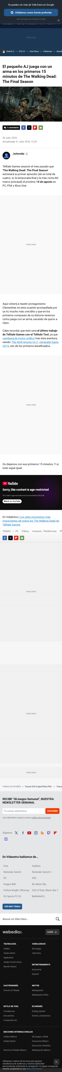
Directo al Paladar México (14, 1050)
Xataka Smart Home (12, 962)
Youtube (29, 832)
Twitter (29, 127)
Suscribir (52, 811)
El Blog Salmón (38, 1011)
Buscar (58, 919)
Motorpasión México (41, 1050)
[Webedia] (12, 934)
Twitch (48, 832)
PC (16, 531)
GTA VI (22, 51)
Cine (5, 866)
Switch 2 (10, 51)
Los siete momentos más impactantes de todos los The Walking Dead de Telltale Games (31, 520)
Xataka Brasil (9, 1041)
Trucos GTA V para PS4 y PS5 (38, 786)
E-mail (40, 127)
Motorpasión (37, 990)
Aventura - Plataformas (44, 531)
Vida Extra (36, 953)
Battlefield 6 (38, 896)
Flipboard (35, 127)
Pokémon (47, 51)
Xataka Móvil (9, 953)
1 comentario (13, 127)
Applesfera (8, 957)
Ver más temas (12, 906)
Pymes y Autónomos (41, 1016)
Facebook (23, 127)
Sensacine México (40, 1041)
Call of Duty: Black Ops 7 (45, 890)
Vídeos (25, 531)
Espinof (35, 974)
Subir (50, 932)
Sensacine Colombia (41, 1045)
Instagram (35, 832)
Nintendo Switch (12, 872)
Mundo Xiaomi (9, 966)
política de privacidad (41, 817)
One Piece (34, 51)
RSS (42, 832)
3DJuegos (36, 948)
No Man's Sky (39, 884)
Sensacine (36, 969)
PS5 (34, 878)
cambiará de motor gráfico (19, 338)
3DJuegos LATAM (40, 1036)
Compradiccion (10, 1020)
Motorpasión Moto (40, 995)
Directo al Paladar (11, 990)
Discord (5, 838)
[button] (20, 154)
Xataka (6, 948)
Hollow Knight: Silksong (16, 890)
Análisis (36, 866)
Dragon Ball (9, 884)
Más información (34, 1069)
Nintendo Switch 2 (41, 872)
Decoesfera (8, 1016)
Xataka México (10, 1036)
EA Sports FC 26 (12, 896)
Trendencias (9, 1011)
